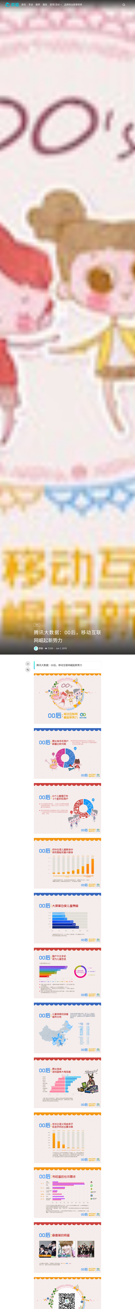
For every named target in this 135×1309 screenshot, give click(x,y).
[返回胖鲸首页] (12, 5)
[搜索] (123, 4)
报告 (45, 4)
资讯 (23, 4)
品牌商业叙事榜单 (73, 4)
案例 (38, 4)
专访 (30, 4)
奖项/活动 (55, 4)
